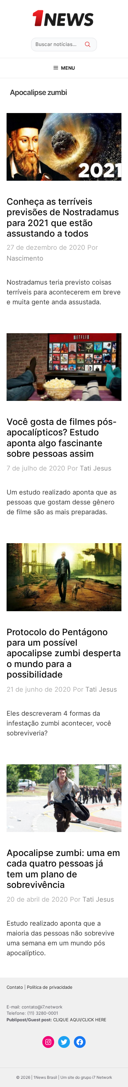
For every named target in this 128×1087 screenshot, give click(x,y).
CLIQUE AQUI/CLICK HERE (79, 1019)
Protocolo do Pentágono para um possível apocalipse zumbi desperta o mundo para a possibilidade (64, 653)
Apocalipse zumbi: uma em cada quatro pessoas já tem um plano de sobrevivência (63, 868)
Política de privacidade (50, 987)
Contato (15, 987)
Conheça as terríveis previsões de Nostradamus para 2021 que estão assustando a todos (63, 217)
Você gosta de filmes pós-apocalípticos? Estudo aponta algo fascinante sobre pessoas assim (62, 437)
